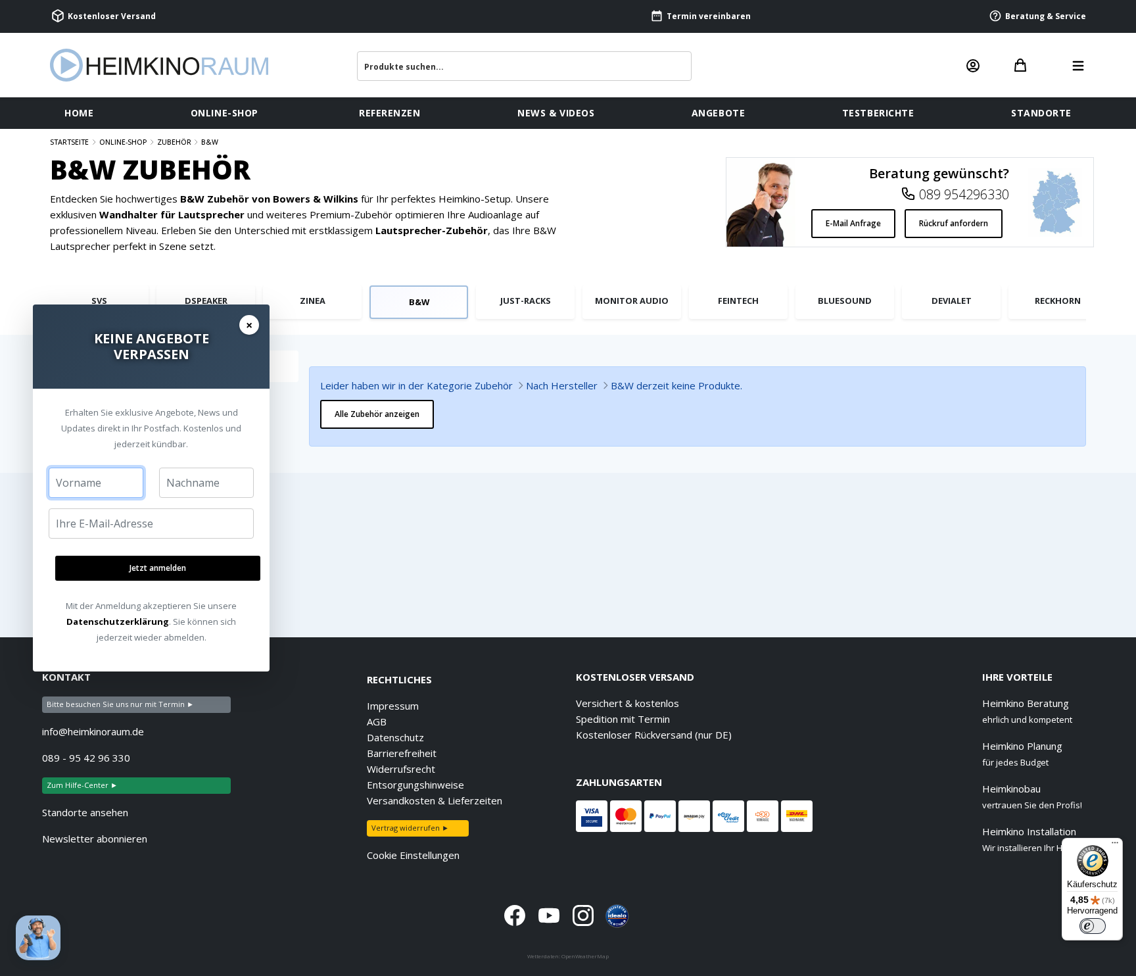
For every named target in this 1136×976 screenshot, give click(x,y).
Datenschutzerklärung (117, 621)
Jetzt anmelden (158, 567)
